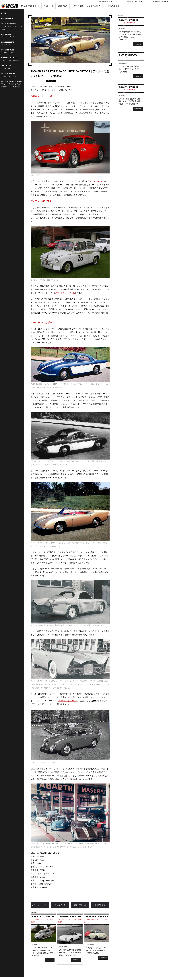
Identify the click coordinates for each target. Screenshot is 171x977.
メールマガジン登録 (112, 6)
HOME (3, 13)
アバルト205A (96, 181)
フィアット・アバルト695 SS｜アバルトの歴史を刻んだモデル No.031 (96, 950)
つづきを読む (49, 960)
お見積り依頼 (100, 905)
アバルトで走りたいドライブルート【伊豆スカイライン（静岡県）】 (130, 69)
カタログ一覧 (48, 6)
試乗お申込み (62, 6)
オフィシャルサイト (40, 905)
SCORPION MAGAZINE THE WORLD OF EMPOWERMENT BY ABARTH (9, 6)
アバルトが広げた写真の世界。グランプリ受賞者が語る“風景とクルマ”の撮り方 (130, 101)
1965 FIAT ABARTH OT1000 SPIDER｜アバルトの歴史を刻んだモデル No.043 (70, 952)
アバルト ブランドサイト (30, 6)
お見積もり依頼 (77, 6)
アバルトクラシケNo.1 (67, 701)
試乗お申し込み (80, 905)
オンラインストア (93, 6)
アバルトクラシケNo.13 (65, 293)
